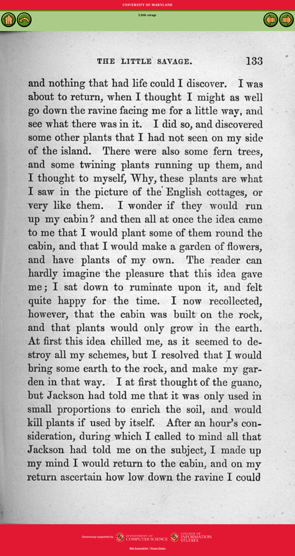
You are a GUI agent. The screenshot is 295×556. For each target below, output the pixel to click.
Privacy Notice (157, 548)
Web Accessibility (139, 548)
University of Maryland (147, 5)
